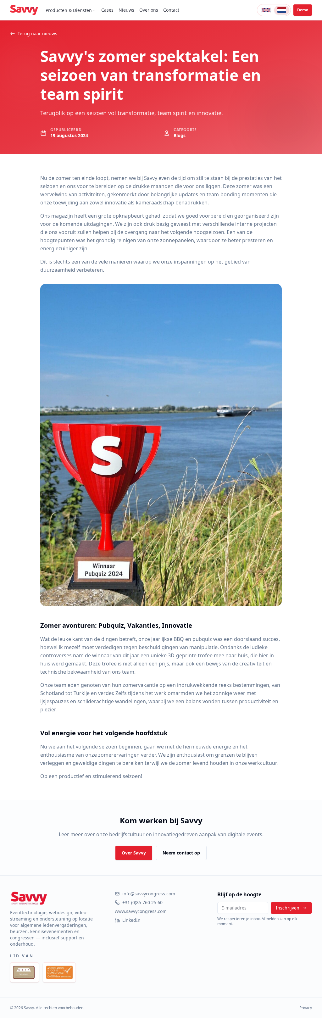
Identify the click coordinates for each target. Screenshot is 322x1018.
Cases (107, 10)
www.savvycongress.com (141, 911)
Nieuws (126, 10)
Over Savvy (134, 853)
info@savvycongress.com (148, 894)
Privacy (305, 1007)
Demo (302, 10)
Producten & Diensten (69, 10)
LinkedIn (131, 920)
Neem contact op (181, 853)
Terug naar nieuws (37, 33)
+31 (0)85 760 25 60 (142, 902)
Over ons (148, 10)
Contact (171, 10)
